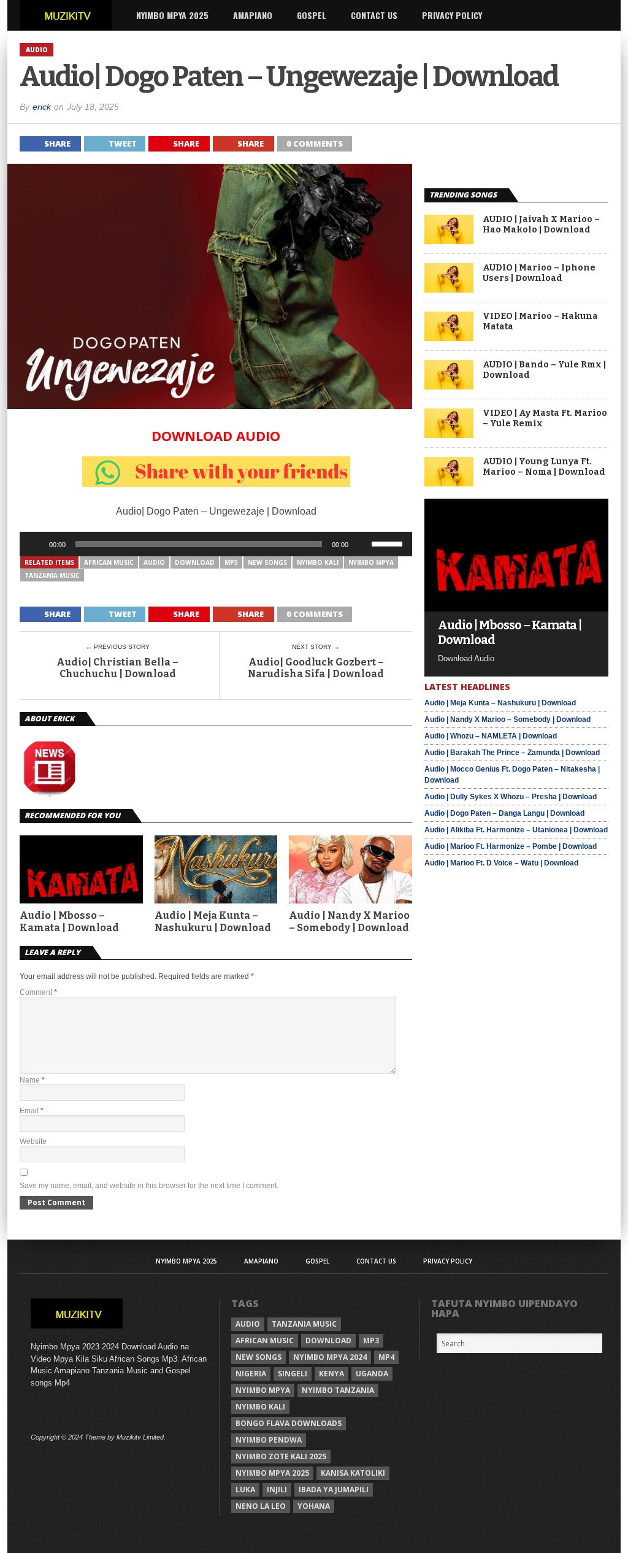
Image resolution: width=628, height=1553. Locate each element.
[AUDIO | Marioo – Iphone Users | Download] (448, 289)
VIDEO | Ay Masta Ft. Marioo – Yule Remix (545, 418)
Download (195, 562)
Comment (38, 992)
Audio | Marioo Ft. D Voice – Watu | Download (501, 863)
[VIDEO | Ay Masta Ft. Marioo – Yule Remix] (448, 434)
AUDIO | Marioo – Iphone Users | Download (539, 273)
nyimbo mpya (371, 562)
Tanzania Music (52, 575)
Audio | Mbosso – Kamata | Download (69, 921)
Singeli (292, 1373)
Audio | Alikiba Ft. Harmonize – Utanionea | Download (516, 830)
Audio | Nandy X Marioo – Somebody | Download (349, 921)
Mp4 (386, 1357)
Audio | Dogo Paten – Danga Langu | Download (504, 813)
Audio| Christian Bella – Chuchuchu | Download (117, 668)
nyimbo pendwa (269, 1440)
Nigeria (251, 1373)
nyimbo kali (318, 562)
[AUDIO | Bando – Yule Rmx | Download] (448, 386)
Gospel (311, 15)
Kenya (331, 1373)
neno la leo (261, 1506)
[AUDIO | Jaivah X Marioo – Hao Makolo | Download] (448, 241)
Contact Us (374, 15)
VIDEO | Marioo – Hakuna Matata (540, 322)
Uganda (372, 1373)
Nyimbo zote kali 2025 (281, 1456)
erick (42, 107)
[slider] (389, 543)
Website (33, 1141)
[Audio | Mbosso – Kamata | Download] (516, 608)
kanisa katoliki (353, 1473)
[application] (216, 544)
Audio (154, 562)
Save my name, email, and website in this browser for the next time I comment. (149, 1185)
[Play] (35, 544)
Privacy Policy (452, 15)
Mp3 (231, 562)
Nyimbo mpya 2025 (272, 1473)
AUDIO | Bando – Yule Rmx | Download (544, 370)
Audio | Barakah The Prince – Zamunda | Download (512, 752)
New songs (267, 562)
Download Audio (215, 435)
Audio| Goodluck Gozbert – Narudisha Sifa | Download (316, 668)
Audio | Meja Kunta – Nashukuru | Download (213, 921)
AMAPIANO (252, 15)
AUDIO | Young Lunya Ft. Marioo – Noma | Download (544, 467)
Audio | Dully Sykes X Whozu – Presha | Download (510, 796)
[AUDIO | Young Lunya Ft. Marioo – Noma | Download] (448, 483)
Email (32, 1110)
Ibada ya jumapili (334, 1489)
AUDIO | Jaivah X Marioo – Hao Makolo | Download (541, 225)
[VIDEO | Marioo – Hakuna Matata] (448, 337)
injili (277, 1489)
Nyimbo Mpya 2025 (172, 15)
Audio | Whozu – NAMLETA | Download (490, 736)
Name (32, 1080)
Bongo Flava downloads (289, 1423)
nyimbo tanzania (338, 1390)
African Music (109, 562)
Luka (245, 1489)
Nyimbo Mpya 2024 (330, 1357)
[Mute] (362, 544)
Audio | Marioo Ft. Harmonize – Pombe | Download (510, 846)
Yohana (313, 1506)
